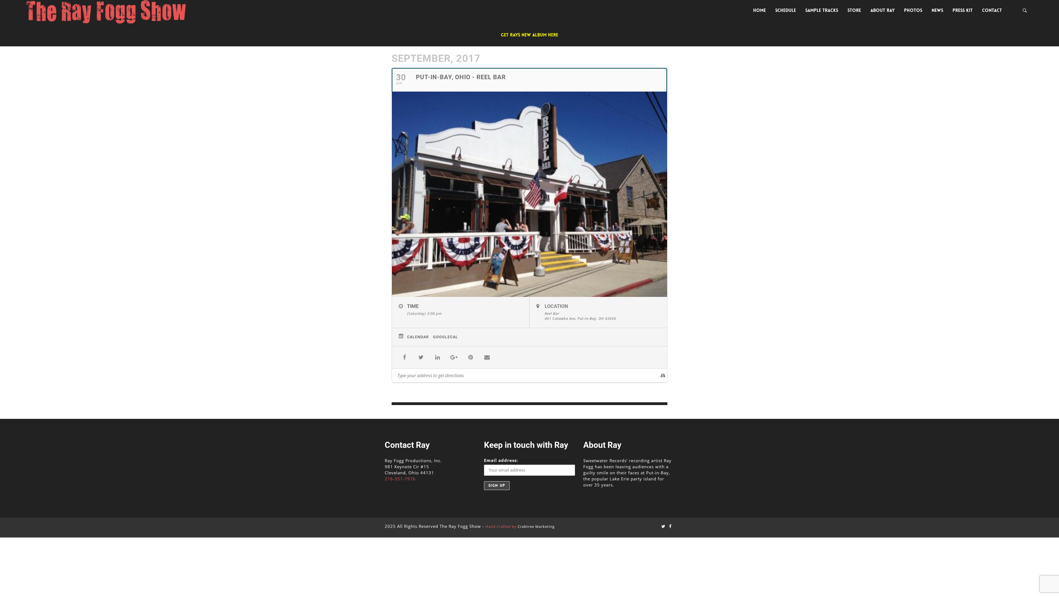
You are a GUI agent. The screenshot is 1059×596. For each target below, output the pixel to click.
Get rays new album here (529, 35)
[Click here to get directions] (663, 375)
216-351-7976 (400, 478)
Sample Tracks (821, 10)
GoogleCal (445, 337)
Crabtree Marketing (536, 526)
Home (759, 10)
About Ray (882, 10)
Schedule (785, 10)
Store (854, 10)
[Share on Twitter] (421, 357)
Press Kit (963, 10)
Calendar (418, 337)
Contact (992, 10)
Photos (913, 10)
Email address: (501, 460)
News (937, 10)
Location (556, 306)
